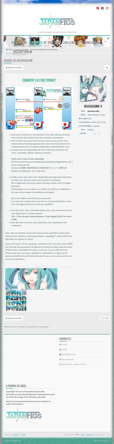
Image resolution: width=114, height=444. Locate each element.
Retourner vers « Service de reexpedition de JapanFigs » (27, 327)
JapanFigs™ (16, 435)
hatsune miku (93, 111)
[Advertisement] (94, 154)
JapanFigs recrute (68, 354)
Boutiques (36, 42)
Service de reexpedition (18, 61)
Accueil (18, 42)
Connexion (90, 42)
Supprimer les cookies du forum (73, 364)
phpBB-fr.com (16, 441)
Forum (52, 42)
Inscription (21, 51)
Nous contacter (67, 359)
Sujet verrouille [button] (14, 67)
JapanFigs (89, 435)
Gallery (64, 349)
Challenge (69, 42)
